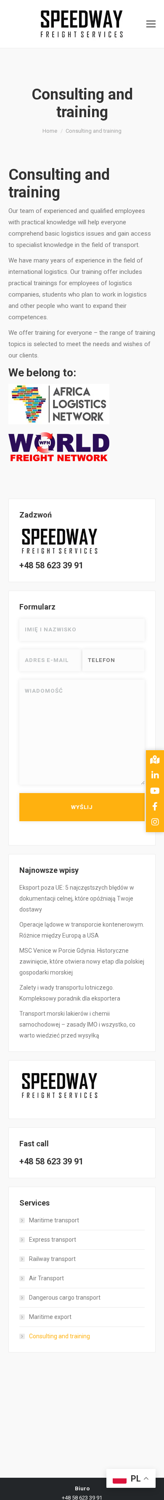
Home (49, 131)
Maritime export (50, 1316)
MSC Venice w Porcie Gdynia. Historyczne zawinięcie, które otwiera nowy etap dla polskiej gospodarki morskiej (81, 961)
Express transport (52, 1239)
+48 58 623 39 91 (51, 565)
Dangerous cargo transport (65, 1297)
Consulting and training (59, 1336)
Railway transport (52, 1259)
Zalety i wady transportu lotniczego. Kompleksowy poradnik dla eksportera (69, 993)
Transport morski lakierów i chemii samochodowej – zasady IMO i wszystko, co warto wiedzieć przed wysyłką (77, 1024)
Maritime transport (54, 1220)
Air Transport (46, 1278)
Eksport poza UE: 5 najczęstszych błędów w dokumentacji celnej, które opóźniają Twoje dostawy (76, 898)
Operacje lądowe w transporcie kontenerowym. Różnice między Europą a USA (81, 930)
